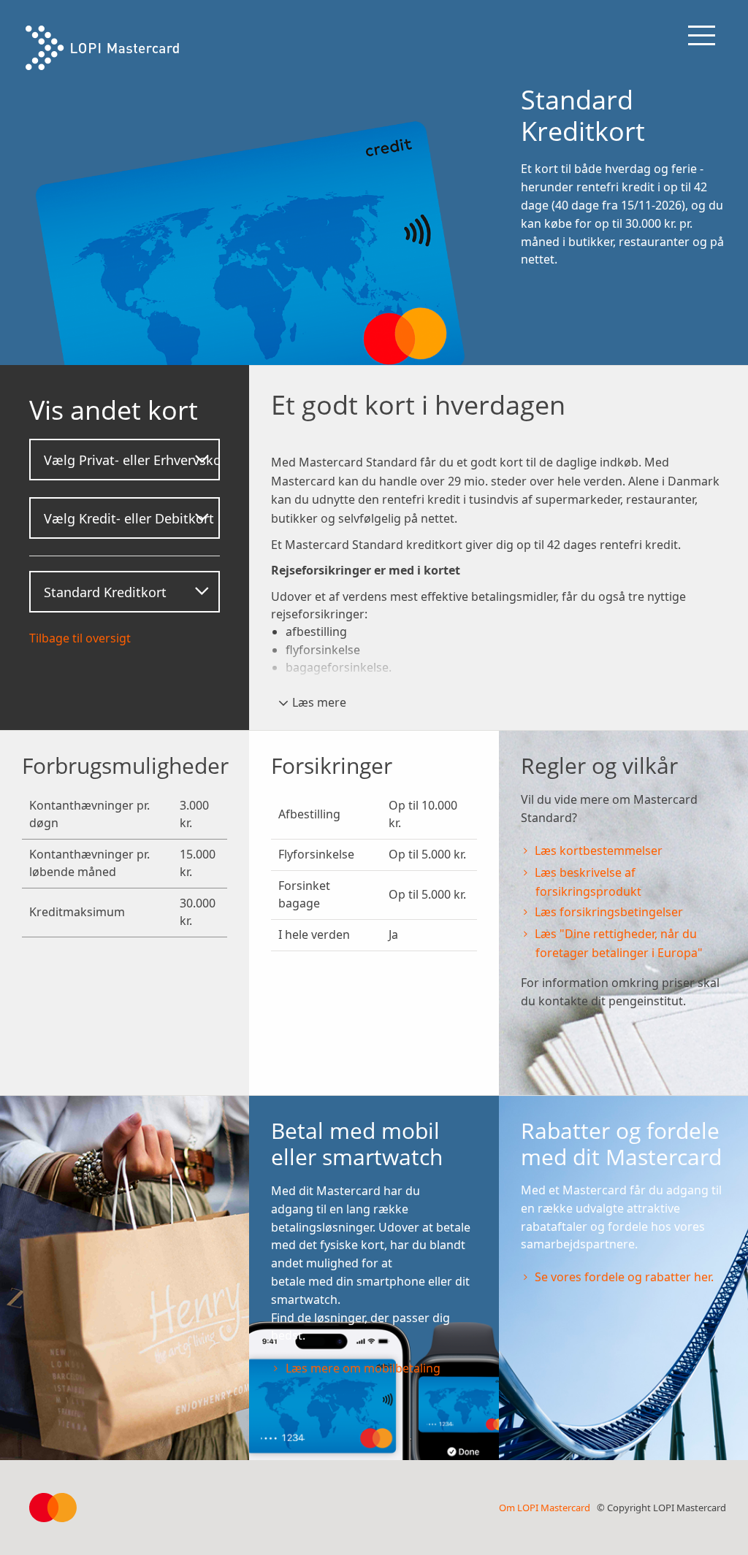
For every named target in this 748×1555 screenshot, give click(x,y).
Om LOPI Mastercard (544, 1507)
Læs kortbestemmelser (599, 850)
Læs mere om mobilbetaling (363, 1368)
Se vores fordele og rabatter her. (624, 1277)
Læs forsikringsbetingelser (610, 912)
